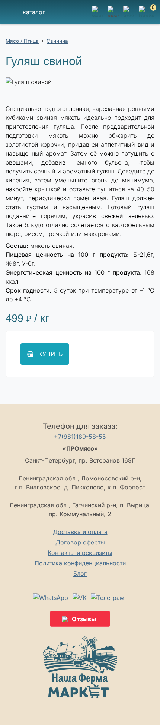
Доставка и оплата (80, 532)
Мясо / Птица (22, 41)
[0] (146, 16)
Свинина (57, 41)
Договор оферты (80, 542)
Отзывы (84, 619)
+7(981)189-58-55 (80, 436)
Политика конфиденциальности (80, 563)
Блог (80, 573)
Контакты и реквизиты (80, 552)
